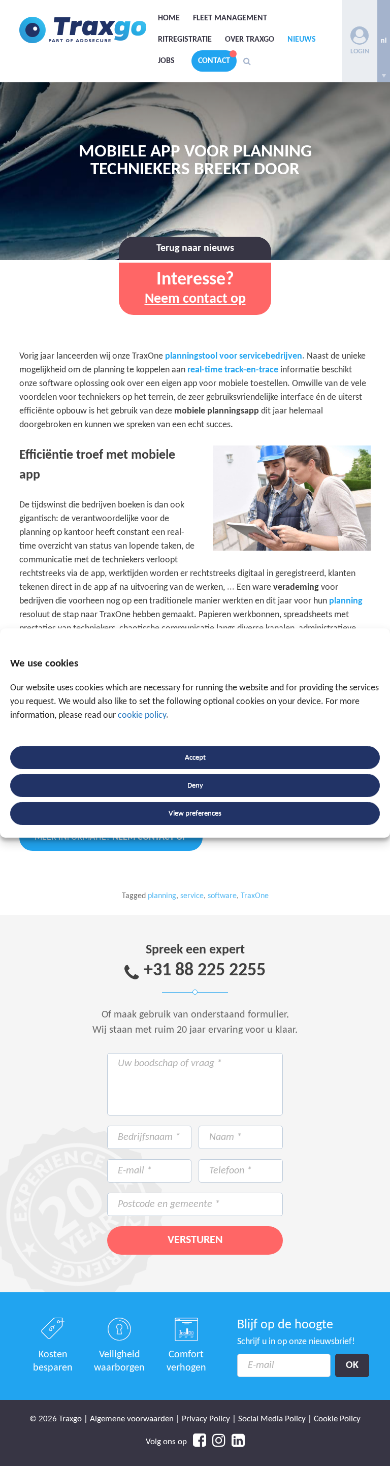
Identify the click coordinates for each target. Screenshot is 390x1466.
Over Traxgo (249, 40)
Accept (195, 757)
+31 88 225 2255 (205, 971)
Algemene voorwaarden (132, 1419)
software (222, 896)
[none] (383, 41)
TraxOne (255, 896)
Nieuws (301, 40)
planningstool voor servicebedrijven (233, 356)
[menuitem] (383, 41)
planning (346, 601)
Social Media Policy (272, 1419)
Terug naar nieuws (195, 248)
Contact (214, 61)
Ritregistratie (185, 40)
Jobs (166, 61)
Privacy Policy (206, 1419)
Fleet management (230, 18)
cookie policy (142, 715)
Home (169, 18)
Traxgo (82, 30)
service (192, 896)
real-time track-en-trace (232, 370)
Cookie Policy (337, 1419)
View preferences (195, 813)
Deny (195, 785)
